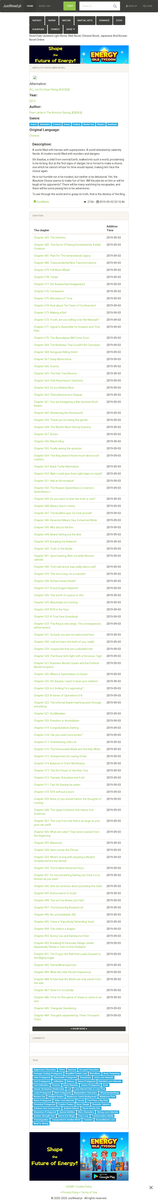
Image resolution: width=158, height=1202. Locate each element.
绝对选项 (64, 89)
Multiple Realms (56, 1096)
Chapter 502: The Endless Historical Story (59, 868)
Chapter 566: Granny (46, 366)
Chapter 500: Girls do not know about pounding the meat (68, 886)
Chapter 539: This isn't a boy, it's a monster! (60, 573)
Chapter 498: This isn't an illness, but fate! (59, 900)
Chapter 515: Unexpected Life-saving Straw (60, 756)
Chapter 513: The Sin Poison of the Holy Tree (61, 770)
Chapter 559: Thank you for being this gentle (61, 420)
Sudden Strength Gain (44, 1116)
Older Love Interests (64, 1100)
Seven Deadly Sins (91, 1108)
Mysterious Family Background (82, 1096)
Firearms (56, 1085)
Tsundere (88, 1120)
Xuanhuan (38, 29)
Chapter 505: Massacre (48, 842)
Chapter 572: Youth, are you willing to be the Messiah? (66, 319)
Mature (66, 20)
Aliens (62, 1069)
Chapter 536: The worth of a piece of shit (58, 595)
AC (31, 89)
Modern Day (39, 1096)
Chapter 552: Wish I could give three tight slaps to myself (68, 473)
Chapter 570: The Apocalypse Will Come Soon (61, 337)
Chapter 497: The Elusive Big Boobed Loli (58, 907)
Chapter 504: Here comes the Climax (56, 849)
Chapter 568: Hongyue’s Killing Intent (56, 352)
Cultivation (58, 1081)
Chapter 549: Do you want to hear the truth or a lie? (64, 498)
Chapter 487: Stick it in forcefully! (54, 990)
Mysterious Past (107, 1096)
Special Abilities (67, 1112)
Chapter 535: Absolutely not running (55, 602)
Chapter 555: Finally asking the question (58, 448)
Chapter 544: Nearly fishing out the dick (57, 534)
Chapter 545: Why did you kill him (53, 527)
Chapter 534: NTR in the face (51, 609)
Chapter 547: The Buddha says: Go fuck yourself (63, 513)
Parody (80, 1100)
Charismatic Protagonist (65, 1077)
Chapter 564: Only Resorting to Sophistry (58, 380)
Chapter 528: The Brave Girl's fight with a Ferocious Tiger (68, 656)
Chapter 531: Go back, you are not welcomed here (64, 634)
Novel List (45, 6)
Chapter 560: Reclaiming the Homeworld (58, 412)
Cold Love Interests (103, 1077)
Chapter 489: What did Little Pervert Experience (62, 972)
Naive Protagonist (42, 1100)
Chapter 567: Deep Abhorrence (52, 359)
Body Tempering (111, 1073)
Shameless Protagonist (45, 1112)
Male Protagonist (62, 1093)
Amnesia (72, 1069)
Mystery (101, 124)
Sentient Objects (71, 1108)
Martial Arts (84, 20)
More (69, 29)
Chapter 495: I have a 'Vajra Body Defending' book (64, 921)
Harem (51, 20)
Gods (105, 1085)
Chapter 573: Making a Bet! (50, 312)
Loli (69, 1089)
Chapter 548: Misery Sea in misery (54, 506)
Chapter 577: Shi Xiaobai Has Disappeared (59, 284)
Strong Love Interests (107, 1112)
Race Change (82, 1104)
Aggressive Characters (45, 1069)
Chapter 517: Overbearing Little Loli (55, 742)
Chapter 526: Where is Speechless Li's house (60, 674)
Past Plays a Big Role (97, 1100)
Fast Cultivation (41, 1085)
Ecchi (119, 20)
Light (70, 6)
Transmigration (41, 1120)
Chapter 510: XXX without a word (54, 791)
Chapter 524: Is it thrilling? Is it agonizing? (58, 688)
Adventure (45, 124)
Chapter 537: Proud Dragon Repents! (56, 588)
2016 (32, 101)
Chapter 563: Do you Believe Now (54, 387)
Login (148, 6)
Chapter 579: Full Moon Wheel (52, 269)
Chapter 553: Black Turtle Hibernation (56, 466)
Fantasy (36, 20)
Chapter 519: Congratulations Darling (56, 727)
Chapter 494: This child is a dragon (54, 928)
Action (34, 124)
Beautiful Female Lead (76, 1073)
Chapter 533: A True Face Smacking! (56, 616)
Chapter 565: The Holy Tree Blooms (55, 373)
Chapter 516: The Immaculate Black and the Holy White (67, 749)
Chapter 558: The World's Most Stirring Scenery (62, 427)
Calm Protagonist (42, 1077)
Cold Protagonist (42, 1081)
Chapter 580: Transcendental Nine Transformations (65, 262)
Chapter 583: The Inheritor (50, 237)
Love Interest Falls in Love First (89, 1089)
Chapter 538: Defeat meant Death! (55, 581)
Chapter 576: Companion (49, 291)
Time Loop (83, 1116)
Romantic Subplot (101, 1104)
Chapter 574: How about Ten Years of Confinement (65, 305)
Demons (71, 1081)
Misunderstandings (109, 1093)
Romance (104, 20)
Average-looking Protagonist (48, 1073)
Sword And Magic (66, 1116)
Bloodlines (95, 1073)
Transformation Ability (102, 1116)
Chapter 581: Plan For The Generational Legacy (62, 255)
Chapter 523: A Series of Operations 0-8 (58, 695)
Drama (67, 124)
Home (30, 6)
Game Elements (70, 1085)
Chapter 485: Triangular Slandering (55, 1008)
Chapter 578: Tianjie (46, 277)
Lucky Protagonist (42, 1093)
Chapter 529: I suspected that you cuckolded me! (63, 648)
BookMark (42, 201)
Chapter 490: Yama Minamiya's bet (55, 965)
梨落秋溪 (76, 112)
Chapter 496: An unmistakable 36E (55, 914)
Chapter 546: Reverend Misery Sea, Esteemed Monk (65, 520)
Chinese (34, 135)
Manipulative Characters (85, 1093)
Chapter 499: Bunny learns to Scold (55, 893)
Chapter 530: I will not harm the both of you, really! (64, 641)
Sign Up (132, 6)
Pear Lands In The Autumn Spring (49, 112)
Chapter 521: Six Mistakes (49, 713)
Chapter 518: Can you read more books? (58, 734)
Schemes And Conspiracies (47, 1108)
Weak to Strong (41, 1123)
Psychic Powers (66, 1104)
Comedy (55, 29)
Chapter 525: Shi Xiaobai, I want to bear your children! (66, 681)
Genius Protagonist (90, 1085)
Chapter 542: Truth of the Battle (53, 548)
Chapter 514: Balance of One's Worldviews (59, 763)
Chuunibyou (85, 1077)
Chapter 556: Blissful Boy (49, 441)
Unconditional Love (105, 1120)
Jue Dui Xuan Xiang (46, 89)
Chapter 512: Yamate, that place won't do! (59, 777)
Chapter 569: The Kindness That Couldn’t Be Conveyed (67, 344)
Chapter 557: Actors (46, 434)
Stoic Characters (86, 1112)
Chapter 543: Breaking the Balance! (55, 541)
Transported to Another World (66, 1120)
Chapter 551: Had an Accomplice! (54, 480)
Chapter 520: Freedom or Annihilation (56, 720)
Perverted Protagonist (44, 1104)
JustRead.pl (12, 6)
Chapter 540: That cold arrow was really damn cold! (65, 566)
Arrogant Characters (89, 1069)
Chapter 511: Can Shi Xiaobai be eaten (57, 784)
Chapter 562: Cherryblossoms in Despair (58, 394)
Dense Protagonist (87, 1081)
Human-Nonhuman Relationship (49, 1089)
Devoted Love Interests (109, 1081)
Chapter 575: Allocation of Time (53, 298)
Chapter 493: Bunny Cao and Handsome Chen (61, 935)
